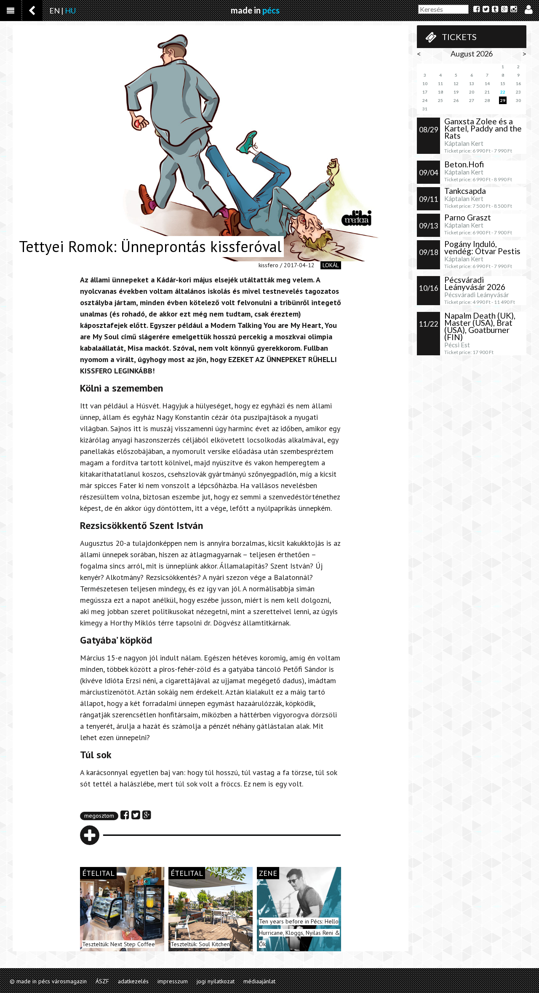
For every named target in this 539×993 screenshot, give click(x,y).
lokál (331, 265)
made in (255, 10)
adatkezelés (133, 981)
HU (70, 10)
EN (54, 10)
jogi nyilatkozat (216, 981)
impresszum (172, 981)
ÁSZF (102, 981)
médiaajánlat (259, 981)
